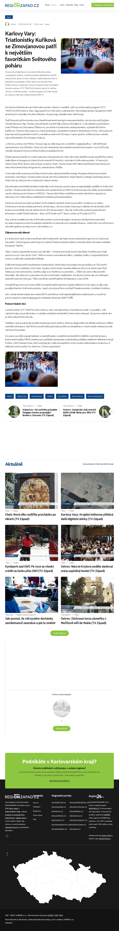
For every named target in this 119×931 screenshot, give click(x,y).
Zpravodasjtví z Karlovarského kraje (98, 464)
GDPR (50, 915)
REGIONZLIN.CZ (76, 816)
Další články (58, 633)
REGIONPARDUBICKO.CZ (79, 803)
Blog (76, 5)
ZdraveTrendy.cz (105, 839)
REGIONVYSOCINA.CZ (78, 807)
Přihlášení (36, 807)
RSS (34, 819)
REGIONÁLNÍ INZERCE (59, 781)
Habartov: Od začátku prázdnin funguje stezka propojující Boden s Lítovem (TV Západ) (40, 412)
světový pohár (36, 396)
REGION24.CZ (75, 829)
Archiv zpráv (37, 815)
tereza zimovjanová (95, 396)
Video (62, 5)
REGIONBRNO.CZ (76, 811)
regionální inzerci (11, 827)
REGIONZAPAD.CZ (59, 807)
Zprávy (54, 5)
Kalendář (69, 5)
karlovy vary (21, 396)
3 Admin (13, 24)
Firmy (82, 5)
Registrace (108, 5)
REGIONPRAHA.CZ (59, 816)
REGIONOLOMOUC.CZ (78, 820)
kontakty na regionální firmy (14, 815)
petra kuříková (77, 396)
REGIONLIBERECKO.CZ (61, 825)
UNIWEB (107, 815)
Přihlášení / (99, 5)
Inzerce (35, 803)
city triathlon (62, 396)
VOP (56, 915)
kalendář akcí (10, 818)
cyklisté (50, 396)
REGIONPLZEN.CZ (59, 803)
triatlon (9, 396)
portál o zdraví (106, 835)
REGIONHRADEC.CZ (59, 829)
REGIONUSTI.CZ (58, 820)
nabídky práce (20, 818)
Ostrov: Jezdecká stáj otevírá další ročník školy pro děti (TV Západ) (79, 412)
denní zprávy (13, 808)
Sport (9, 17)
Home (47, 5)
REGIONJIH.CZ (57, 811)
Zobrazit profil (61, 729)
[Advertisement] (59, 439)
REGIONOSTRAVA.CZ (78, 825)
